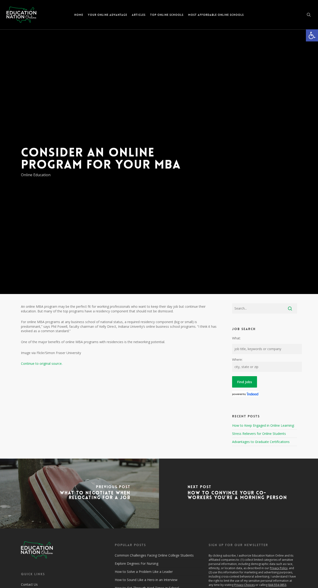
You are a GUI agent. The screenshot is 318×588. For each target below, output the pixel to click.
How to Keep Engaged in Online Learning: (263, 425)
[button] (312, 35)
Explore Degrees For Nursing (136, 563)
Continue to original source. (41, 363)
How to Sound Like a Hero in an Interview (146, 580)
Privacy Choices (244, 585)
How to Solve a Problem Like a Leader (144, 571)
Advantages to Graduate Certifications (261, 441)
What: (236, 338)
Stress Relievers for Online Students (259, 433)
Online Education (36, 174)
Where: (237, 359)
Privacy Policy (279, 568)
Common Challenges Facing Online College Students (154, 555)
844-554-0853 (277, 585)
